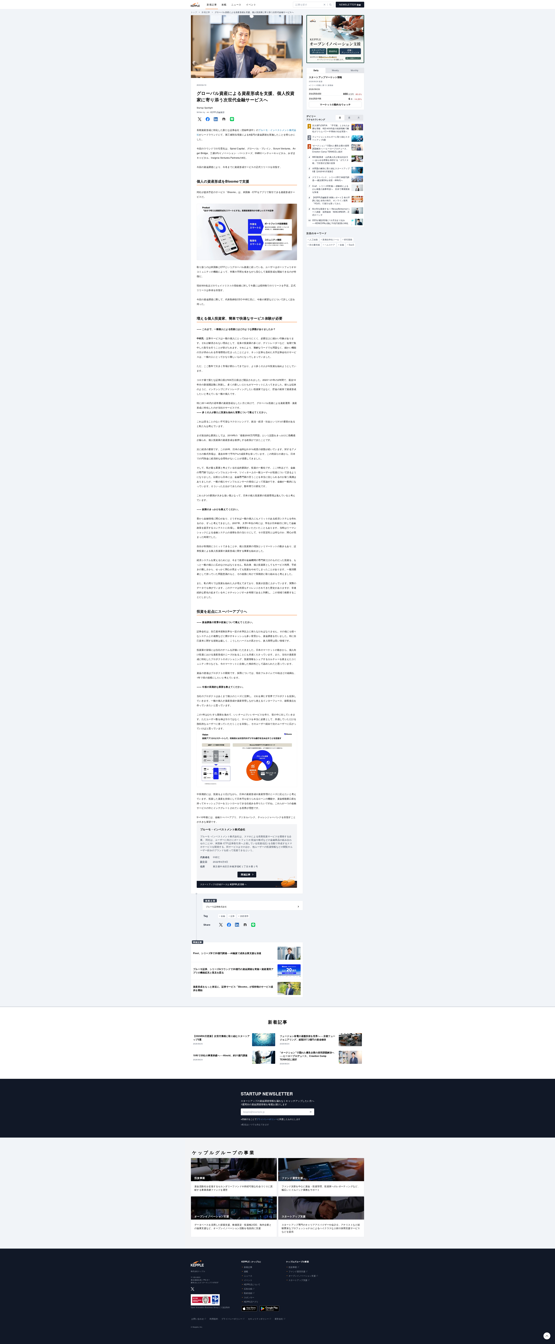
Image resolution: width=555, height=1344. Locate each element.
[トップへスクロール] (546, 1335)
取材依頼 (248, 1293)
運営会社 (279, 1318)
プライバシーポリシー (267, 1119)
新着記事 (212, 4)
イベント (251, 4)
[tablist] (335, 70)
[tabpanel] (335, 91)
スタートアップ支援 (298, 1280)
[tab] (316, 70)
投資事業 (293, 1267)
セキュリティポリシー (258, 1318)
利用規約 (214, 1318)
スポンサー (249, 1297)
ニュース (236, 4)
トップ (194, 12)
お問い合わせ (197, 1318)
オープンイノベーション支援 (302, 1275)
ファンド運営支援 (297, 1271)
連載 (223, 4)
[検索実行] (330, 5)
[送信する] (310, 1112)
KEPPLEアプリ (251, 1301)
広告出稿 (248, 1288)
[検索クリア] (324, 5)
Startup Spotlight (205, 107)
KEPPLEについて (252, 1284)
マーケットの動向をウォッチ (335, 104)
